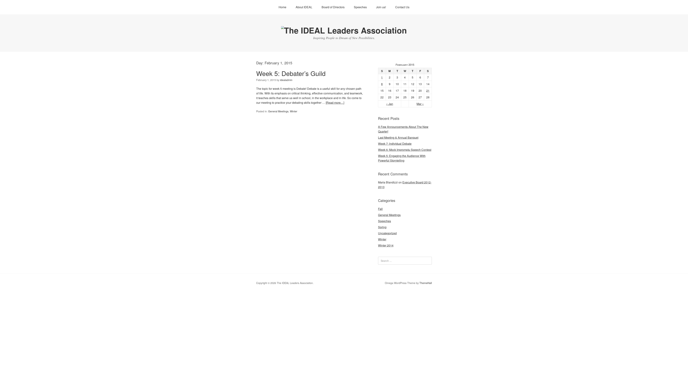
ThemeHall (425, 283)
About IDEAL (304, 7)
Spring (382, 227)
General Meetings (278, 111)
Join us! (381, 7)
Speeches (360, 7)
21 (427, 91)
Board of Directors (333, 7)
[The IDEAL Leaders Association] (344, 30)
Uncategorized (387, 233)
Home (282, 7)
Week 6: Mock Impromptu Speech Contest (404, 150)
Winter (293, 111)
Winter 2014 (385, 245)
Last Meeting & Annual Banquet (398, 137)
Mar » (420, 104)
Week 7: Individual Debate (395, 144)
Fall (380, 209)
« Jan (389, 104)
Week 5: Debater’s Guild (291, 73)
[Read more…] (335, 103)
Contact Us (402, 7)
